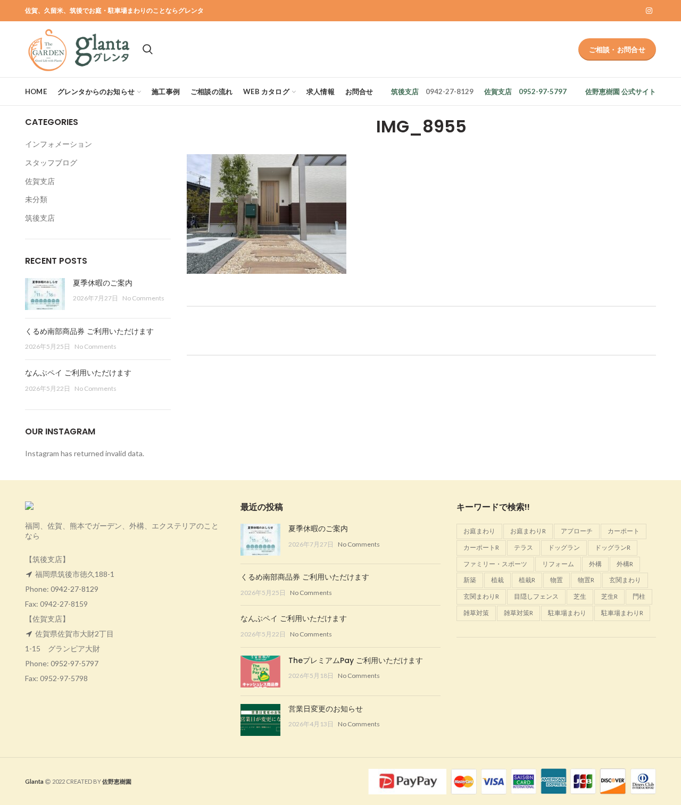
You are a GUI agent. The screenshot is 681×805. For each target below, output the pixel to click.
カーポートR (481, 547)
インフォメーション (58, 143)
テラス (523, 547)
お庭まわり (479, 531)
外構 (595, 564)
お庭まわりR (528, 531)
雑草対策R (518, 613)
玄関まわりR (481, 596)
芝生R (609, 596)
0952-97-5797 (74, 663)
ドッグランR (612, 547)
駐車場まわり (567, 613)
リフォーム (558, 564)
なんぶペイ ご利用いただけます (78, 372)
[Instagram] (649, 11)
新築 (469, 580)
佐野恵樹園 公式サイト (620, 91)
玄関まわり (625, 580)
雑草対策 (476, 613)
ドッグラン (564, 547)
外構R (625, 564)
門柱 (639, 596)
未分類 (36, 199)
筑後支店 (405, 91)
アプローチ (577, 531)
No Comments (143, 298)
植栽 (497, 580)
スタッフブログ (51, 162)
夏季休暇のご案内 (102, 283)
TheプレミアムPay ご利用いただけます (355, 660)
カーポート (624, 531)
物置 (556, 580)
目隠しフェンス (536, 596)
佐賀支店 (498, 91)
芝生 (580, 596)
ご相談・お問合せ (617, 49)
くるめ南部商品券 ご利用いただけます (89, 331)
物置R (586, 580)
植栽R (527, 580)
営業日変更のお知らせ (325, 708)
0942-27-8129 (74, 588)
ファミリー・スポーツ (495, 564)
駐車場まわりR (622, 613)
